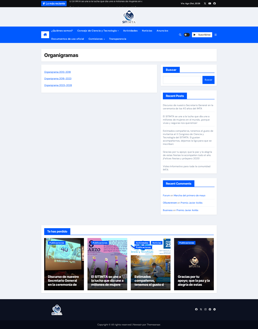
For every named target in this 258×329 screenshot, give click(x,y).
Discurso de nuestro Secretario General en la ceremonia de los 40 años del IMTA (188, 107)
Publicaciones (56, 242)
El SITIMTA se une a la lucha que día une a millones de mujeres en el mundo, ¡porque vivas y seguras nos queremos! (186, 120)
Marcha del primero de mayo (189, 195)
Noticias (147, 30)
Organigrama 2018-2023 (57, 78)
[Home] (45, 34)
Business (168, 210)
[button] (215, 34)
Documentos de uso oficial (67, 38)
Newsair (137, 324)
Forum (166, 195)
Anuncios (162, 30)
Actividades (130, 30)
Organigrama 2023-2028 (58, 85)
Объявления (170, 202)
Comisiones (96, 38)
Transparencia (117, 38)
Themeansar (153, 324)
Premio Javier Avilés (191, 202)
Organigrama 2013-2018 (57, 72)
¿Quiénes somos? (62, 30)
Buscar (171, 70)
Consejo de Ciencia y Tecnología (97, 30)
